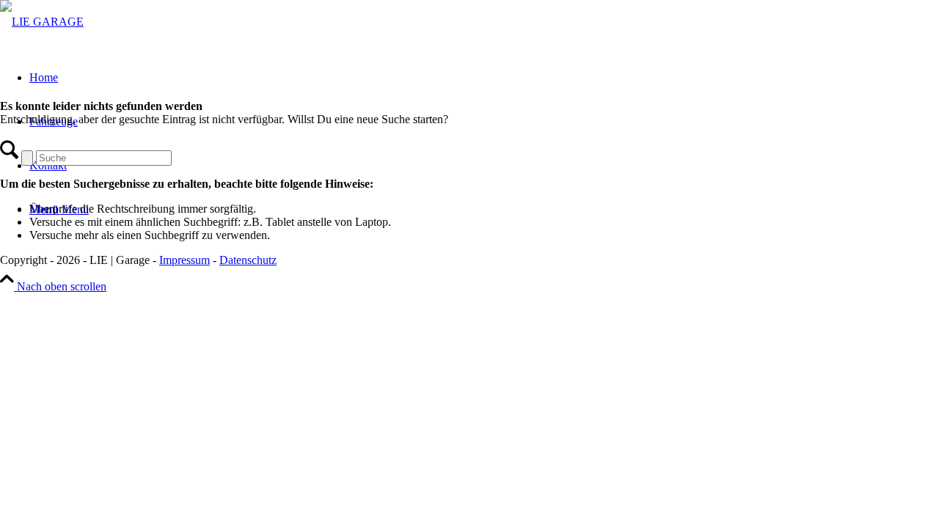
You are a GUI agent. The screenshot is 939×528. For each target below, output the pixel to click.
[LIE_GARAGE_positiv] (42, 21)
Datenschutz (248, 260)
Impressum (184, 260)
